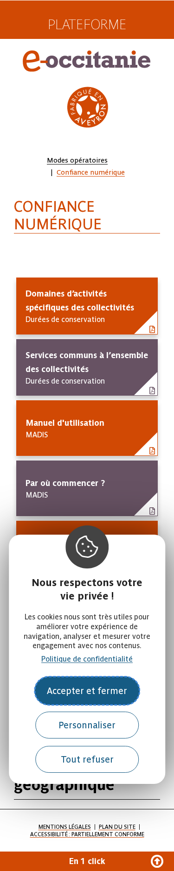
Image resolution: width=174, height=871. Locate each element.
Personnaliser (87, 725)
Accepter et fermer (87, 691)
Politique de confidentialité (87, 659)
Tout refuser (87, 759)
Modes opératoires (77, 160)
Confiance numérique (91, 172)
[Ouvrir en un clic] (87, 861)
